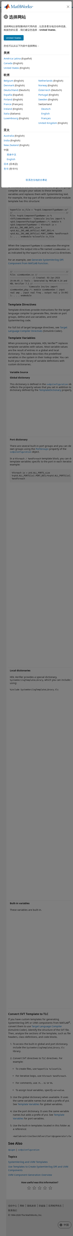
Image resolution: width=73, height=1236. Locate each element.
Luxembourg (11, 118)
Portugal (43, 94)
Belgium (8, 80)
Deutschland (11, 90)
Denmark (9, 85)
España (8, 94)
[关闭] (68, 6)
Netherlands (45, 80)
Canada (8, 63)
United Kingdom (47, 123)
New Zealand (11, 145)
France (7, 104)
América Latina (12, 58)
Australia (9, 135)
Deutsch (46, 108)
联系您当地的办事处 (36, 179)
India (7, 140)
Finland (8, 99)
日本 (6, 163)
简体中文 (11, 154)
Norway (42, 85)
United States (11, 67)
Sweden (42, 99)
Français (46, 118)
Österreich (44, 90)
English (45, 113)
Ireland (8, 108)
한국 (6, 168)
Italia (7, 113)
